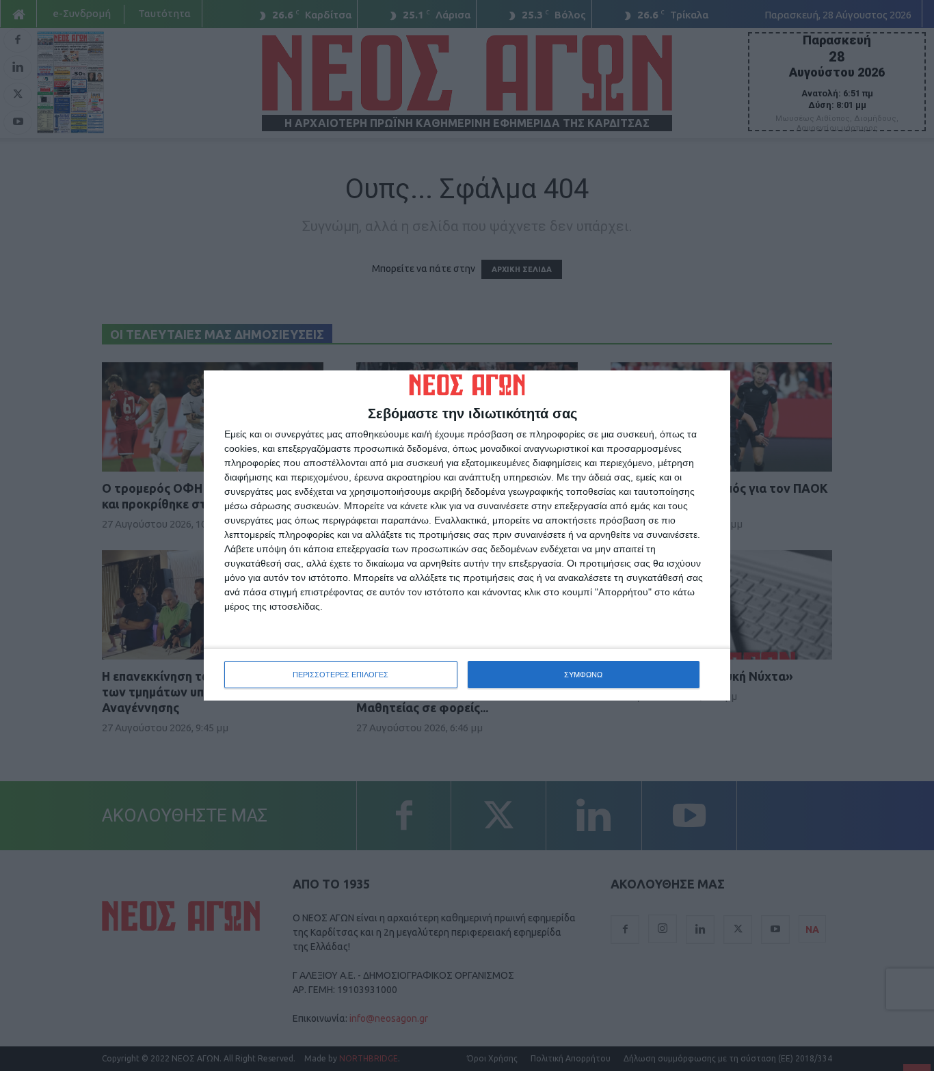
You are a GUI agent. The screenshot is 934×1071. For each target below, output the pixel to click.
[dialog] (467, 535)
